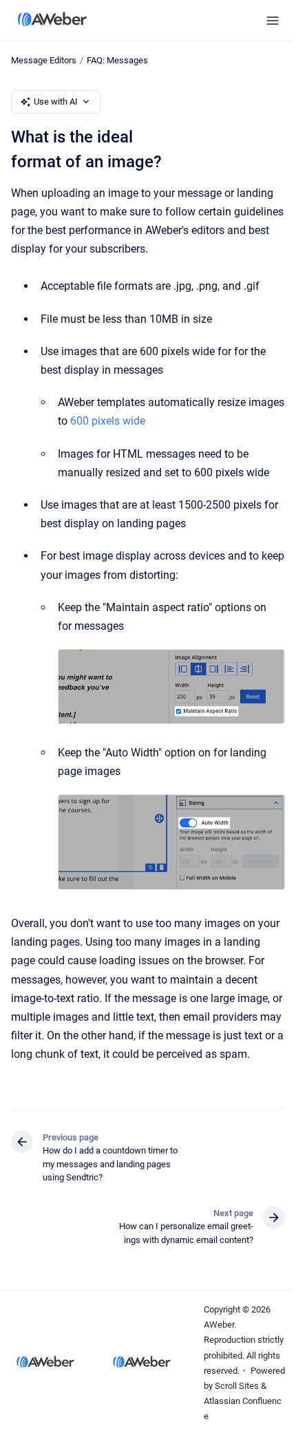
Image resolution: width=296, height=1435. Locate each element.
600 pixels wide (107, 420)
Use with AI (56, 101)
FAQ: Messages (117, 60)
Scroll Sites (237, 1386)
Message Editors (43, 60)
